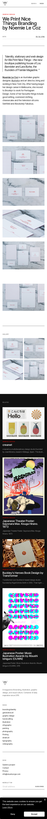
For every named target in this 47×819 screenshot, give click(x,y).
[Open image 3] (13, 370)
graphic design (9, 14)
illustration (6, 722)
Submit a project (9, 765)
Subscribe (39, 786)
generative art (8, 713)
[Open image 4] (34, 370)
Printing (6, 734)
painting (6, 728)
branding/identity (9, 709)
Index (42, 3)
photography (8, 731)
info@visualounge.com (11, 774)
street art (6, 738)
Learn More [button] (7, 807)
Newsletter (7, 783)
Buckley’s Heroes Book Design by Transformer (23, 574)
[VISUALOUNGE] (5, 3)
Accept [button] (34, 814)
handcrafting (8, 719)
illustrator (16, 80)
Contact (6, 768)
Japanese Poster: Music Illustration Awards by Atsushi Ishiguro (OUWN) (20, 655)
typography (7, 741)
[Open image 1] (13, 348)
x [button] (45, 799)
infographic (7, 725)
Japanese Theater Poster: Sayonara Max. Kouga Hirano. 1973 (20, 523)
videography (8, 744)
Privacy (5, 771)
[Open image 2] (34, 348)
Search (33, 3)
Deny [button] (13, 814)
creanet (7, 444)
